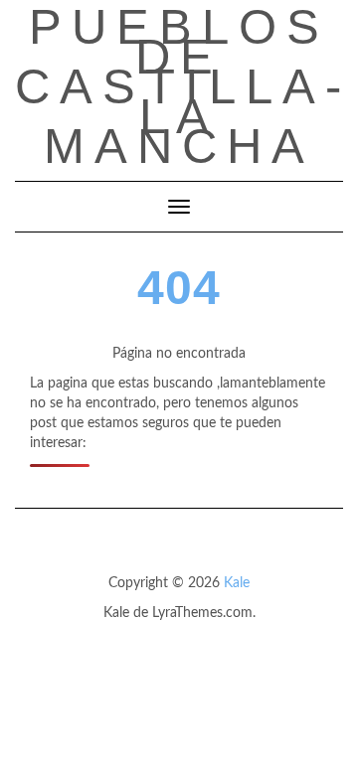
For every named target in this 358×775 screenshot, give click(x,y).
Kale (237, 583)
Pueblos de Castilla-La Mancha (183, 86)
